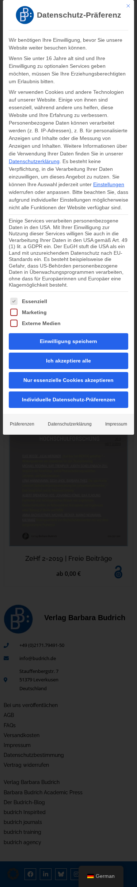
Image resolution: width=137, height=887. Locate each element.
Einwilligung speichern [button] (68, 341)
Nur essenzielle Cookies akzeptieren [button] (68, 380)
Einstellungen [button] (108, 184)
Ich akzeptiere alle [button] (68, 361)
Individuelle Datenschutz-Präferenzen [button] (68, 399)
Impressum (116, 424)
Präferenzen (22, 424)
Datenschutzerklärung (34, 161)
